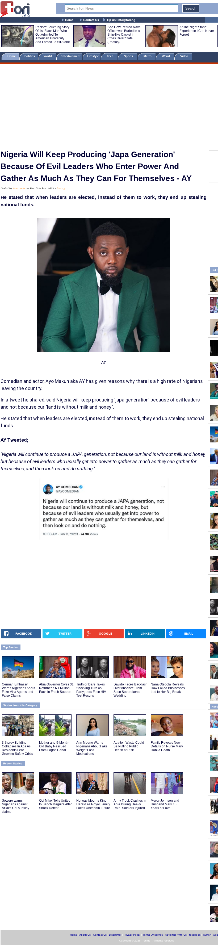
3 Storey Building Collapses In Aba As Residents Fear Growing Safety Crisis (17, 748)
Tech (111, 56)
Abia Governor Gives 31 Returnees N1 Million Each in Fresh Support (56, 688)
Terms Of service (153, 934)
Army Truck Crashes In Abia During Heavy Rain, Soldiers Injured (130, 804)
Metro (148, 56)
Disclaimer (115, 934)
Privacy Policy (132, 934)
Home (69, 20)
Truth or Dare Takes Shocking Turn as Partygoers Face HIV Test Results (91, 690)
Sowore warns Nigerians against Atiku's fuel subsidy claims (15, 806)
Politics (30, 56)
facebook (194, 934)
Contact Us (91, 20)
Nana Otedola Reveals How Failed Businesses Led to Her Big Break (168, 688)
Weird (166, 56)
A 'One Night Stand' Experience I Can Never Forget (196, 30)
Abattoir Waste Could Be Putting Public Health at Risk (129, 746)
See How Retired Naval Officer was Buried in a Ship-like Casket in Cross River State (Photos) (124, 34)
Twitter (207, 934)
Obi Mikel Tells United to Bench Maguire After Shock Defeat (55, 804)
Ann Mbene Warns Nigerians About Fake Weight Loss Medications (91, 748)
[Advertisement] (109, 104)
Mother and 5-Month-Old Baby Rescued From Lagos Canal (54, 746)
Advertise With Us (176, 934)
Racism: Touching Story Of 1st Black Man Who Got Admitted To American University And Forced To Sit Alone (52, 34)
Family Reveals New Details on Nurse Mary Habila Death (167, 746)
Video (184, 56)
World (48, 56)
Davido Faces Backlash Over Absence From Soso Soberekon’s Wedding (131, 690)
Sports (129, 56)
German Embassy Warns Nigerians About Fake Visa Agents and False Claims (18, 690)
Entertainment (70, 56)
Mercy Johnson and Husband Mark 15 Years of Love (165, 804)
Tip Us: (121, 20)
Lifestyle (92, 56)
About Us (85, 934)
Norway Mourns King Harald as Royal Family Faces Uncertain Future (93, 804)
